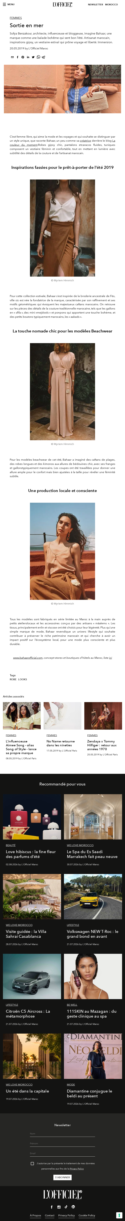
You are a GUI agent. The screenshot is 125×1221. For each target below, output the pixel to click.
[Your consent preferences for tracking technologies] (119, 1215)
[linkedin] (28, 58)
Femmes (16, 18)
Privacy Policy (77, 1168)
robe (13, 679)
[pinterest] (22, 58)
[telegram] (43, 58)
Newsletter (95, 4)
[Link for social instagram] (59, 1207)
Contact (49, 1215)
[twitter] (33, 58)
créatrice (85, 140)
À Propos (35, 1215)
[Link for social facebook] (51, 1207)
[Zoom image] (62, 228)
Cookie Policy (87, 1215)
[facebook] (17, 58)
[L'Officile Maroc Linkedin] (73, 1207)
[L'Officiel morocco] (62, 4)
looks (22, 679)
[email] (12, 58)
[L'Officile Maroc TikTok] (66, 1207)
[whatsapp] (38, 58)
